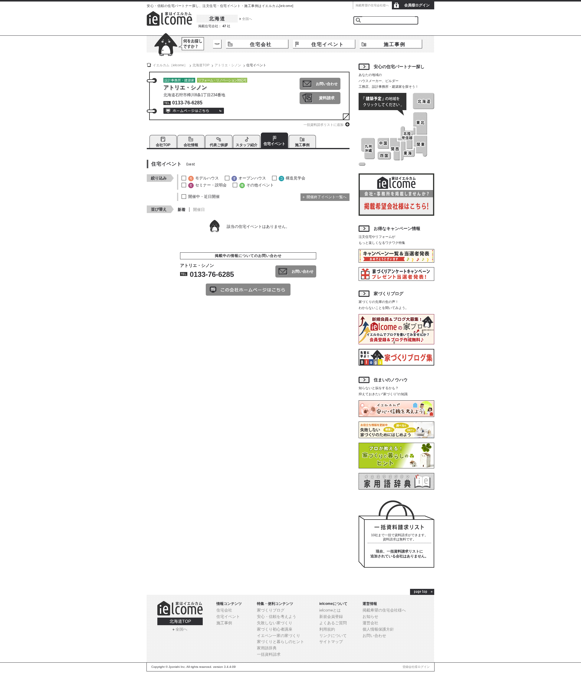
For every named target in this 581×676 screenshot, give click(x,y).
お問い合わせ (327, 84)
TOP (217, 44)
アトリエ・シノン (228, 65)
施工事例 (394, 44)
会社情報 (191, 145)
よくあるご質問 (333, 623)
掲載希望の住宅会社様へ (372, 5)
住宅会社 (261, 44)
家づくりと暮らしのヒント (280, 641)
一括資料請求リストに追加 (323, 124)
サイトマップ (331, 641)
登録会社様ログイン (416, 666)
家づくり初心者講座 (274, 629)
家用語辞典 (267, 648)
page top (420, 591)
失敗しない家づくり (274, 623)
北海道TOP (180, 621)
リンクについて (333, 635)
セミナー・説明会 (211, 185)
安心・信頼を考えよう (276, 616)
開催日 (199, 209)
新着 (181, 209)
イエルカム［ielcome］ (170, 65)
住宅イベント (327, 44)
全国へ (247, 19)
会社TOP (163, 145)
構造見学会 (295, 178)
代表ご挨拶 (219, 145)
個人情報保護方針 (378, 629)
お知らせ (370, 616)
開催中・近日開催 (204, 196)
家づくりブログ (270, 610)
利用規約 (327, 629)
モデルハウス (207, 178)
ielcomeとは (330, 610)
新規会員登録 (331, 616)
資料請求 (327, 98)
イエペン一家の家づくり (278, 635)
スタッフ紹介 (247, 145)
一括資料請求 (269, 654)
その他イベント (260, 185)
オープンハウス (252, 178)
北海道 (217, 18)
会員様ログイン (417, 5)
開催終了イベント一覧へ (326, 197)
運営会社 (370, 623)
